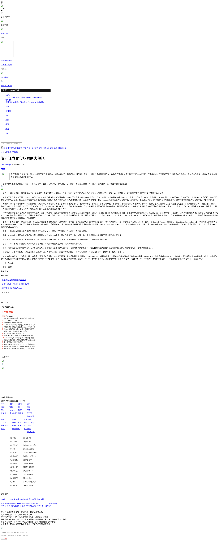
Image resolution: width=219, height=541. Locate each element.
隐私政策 (32, 506)
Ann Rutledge (6, 165)
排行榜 (8, 100)
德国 (3, 407)
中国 (3, 404)
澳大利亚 (13, 413)
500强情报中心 (36, 97)
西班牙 (29, 413)
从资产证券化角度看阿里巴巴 (14, 280)
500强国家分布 (7, 401)
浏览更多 (31, 432)
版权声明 (25, 506)
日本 (20, 404)
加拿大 (12, 410)
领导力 (8, 111)
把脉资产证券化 (12, 152)
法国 (28, 404)
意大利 (3, 413)
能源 (3, 419)
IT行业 (3, 422)
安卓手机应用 (6, 86)
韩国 (28, 407)
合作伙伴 (48, 506)
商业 (7, 106)
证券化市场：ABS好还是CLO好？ (16, 284)
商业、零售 (16, 422)
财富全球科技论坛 (30, 504)
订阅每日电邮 (6, 65)
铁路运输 (27, 429)
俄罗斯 (20, 413)
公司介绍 (10, 506)
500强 (7, 95)
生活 (7, 124)
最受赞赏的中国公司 (13, 102)
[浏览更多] (31, 416)
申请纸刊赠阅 (6, 61)
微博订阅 (4, 33)
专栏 (7, 133)
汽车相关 (27, 419)
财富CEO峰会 (17, 504)
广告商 (3, 506)
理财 (7, 120)
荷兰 (3, 410)
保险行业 (16, 429)
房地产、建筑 (29, 422)
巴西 (28, 410)
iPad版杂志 (5, 77)
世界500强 (9, 97)
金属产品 (4, 426)
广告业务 (40, 506)
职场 (23, 499)
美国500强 (26, 97)
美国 (11, 404)
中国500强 (18, 97)
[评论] (2, 169)
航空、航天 (16, 426)
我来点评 (4, 271)
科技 (7, 115)
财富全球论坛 (44, 148)
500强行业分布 (19, 401)
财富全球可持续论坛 (58, 148)
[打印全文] (4, 169)
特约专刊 (53, 504)
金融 (14, 419)
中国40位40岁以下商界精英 (33, 102)
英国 (11, 407)
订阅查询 (17, 506)
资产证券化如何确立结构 (12, 288)
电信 (3, 429)
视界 (36, 148)
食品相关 (27, 426)
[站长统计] (4, 539)
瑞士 (20, 407)
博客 (7, 129)
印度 (20, 410)
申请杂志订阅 (43, 504)
